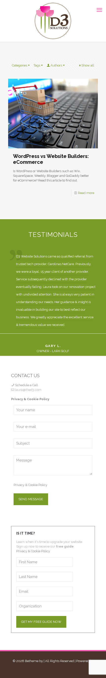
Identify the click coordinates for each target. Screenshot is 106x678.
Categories (19, 65)
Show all (87, 65)
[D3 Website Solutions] (53, 20)
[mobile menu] (99, 10)
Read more (86, 193)
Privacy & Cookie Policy (30, 485)
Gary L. (53, 346)
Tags (37, 65)
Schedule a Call (26, 385)
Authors (56, 65)
